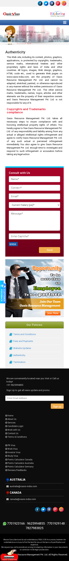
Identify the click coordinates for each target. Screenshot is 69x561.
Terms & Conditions (17, 437)
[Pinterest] (58, 3)
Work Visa (12, 449)
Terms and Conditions (24, 334)
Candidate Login (15, 426)
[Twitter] (46, 3)
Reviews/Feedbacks (17, 470)
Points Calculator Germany (20, 466)
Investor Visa (13, 452)
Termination (19, 362)
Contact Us (12, 433)
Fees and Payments (23, 341)
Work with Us (13, 430)
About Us (11, 419)
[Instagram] (63, 3)
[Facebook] (40, 3)
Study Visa (12, 456)
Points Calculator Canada (19, 459)
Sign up (57, 406)
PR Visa (11, 445)
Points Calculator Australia (20, 463)
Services (11, 422)
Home (10, 415)
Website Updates (22, 348)
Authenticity (19, 355)
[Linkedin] (52, 3)
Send (50, 250)
